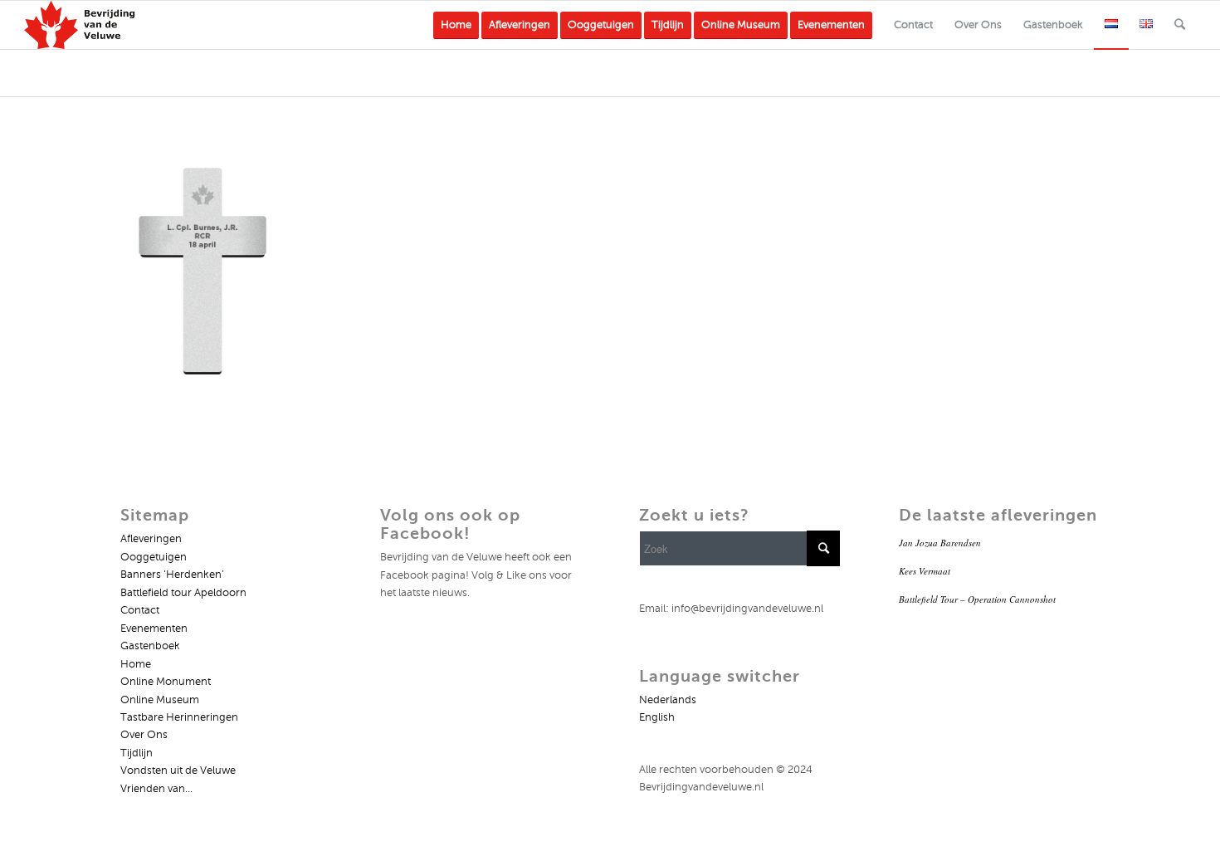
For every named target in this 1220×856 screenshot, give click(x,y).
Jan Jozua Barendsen (940, 542)
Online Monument (165, 681)
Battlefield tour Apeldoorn (183, 593)
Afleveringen (151, 539)
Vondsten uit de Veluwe (178, 770)
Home (135, 664)
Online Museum (159, 700)
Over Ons (144, 735)
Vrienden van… (156, 789)
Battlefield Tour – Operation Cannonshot (977, 599)
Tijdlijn (136, 753)
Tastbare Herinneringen (179, 717)
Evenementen (154, 628)
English (657, 717)
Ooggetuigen (153, 557)
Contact (139, 610)
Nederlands (667, 700)
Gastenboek (150, 646)
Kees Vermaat (924, 571)
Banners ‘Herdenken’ (172, 574)
